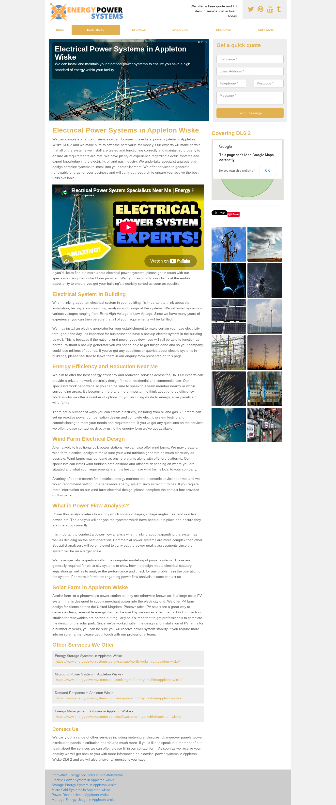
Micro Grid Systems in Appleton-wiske (81, 790)
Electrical (95, 29)
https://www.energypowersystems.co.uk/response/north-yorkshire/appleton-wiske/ (119, 698)
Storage (139, 29)
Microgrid (180, 29)
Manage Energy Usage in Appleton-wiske (84, 800)
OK (267, 170)
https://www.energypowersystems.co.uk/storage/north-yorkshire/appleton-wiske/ (118, 661)
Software (266, 29)
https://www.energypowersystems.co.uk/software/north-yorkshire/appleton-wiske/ (118, 717)
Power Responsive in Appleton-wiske (80, 795)
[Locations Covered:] (51, 4)
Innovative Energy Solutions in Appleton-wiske (87, 775)
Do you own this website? (237, 170)
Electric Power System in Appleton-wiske (83, 780)
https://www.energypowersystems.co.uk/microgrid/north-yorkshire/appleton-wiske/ (119, 680)
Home (60, 29)
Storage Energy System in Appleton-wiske (84, 785)
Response (223, 29)
